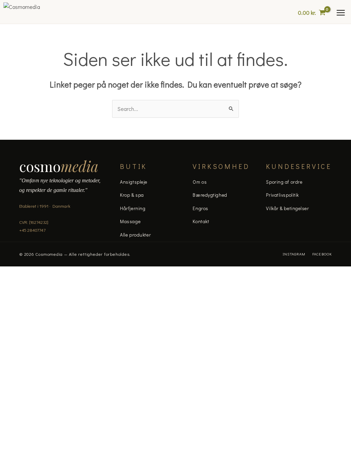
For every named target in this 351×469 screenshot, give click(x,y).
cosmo (58, 166)
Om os (200, 182)
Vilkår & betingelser (287, 208)
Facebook (322, 253)
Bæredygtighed (210, 195)
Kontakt (201, 221)
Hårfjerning (132, 208)
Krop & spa (132, 195)
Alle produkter (135, 234)
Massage (130, 221)
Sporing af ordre (284, 182)
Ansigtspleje (133, 182)
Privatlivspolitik (282, 195)
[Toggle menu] (341, 12)
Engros (200, 208)
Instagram (294, 253)
